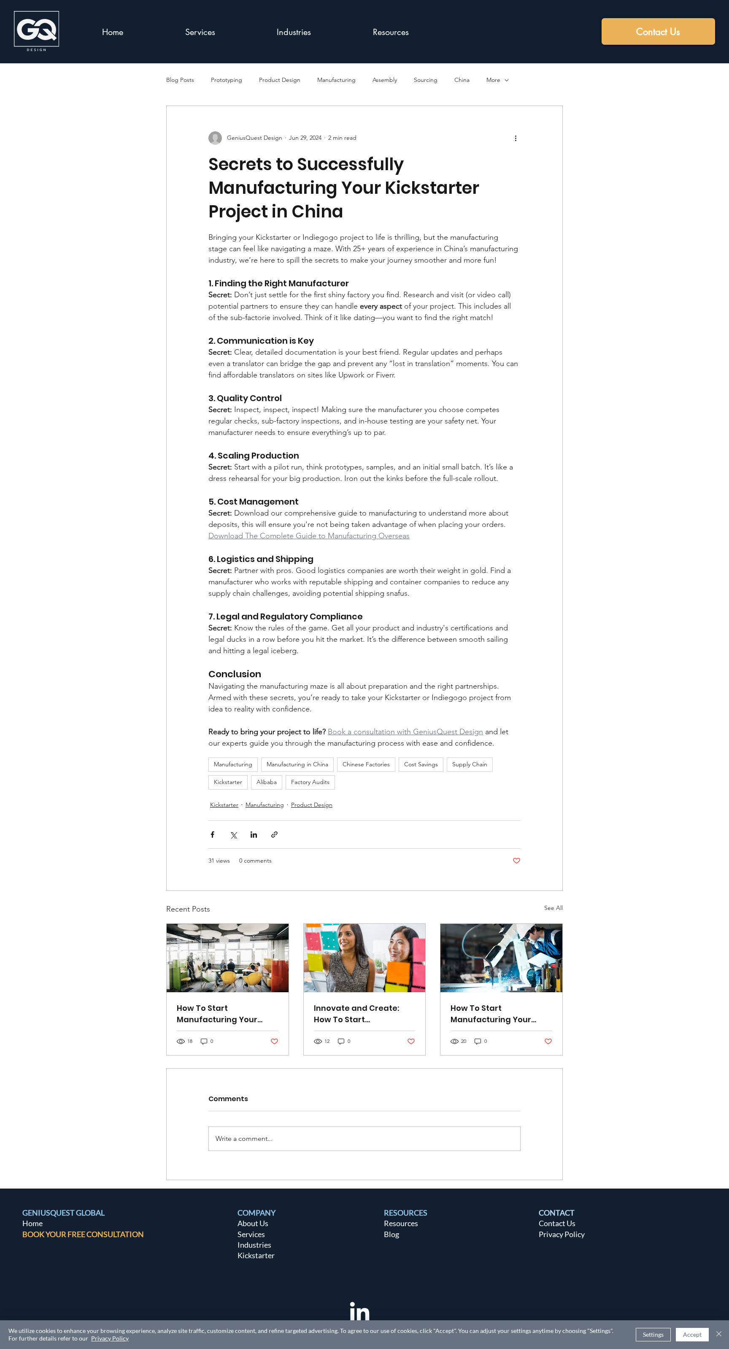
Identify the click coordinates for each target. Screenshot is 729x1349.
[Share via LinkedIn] (254, 835)
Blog (391, 1234)
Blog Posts (180, 80)
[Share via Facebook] (212, 835)
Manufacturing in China (297, 764)
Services (251, 1234)
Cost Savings (421, 764)
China (462, 80)
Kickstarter (228, 782)
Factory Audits (310, 782)
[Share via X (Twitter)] (233, 835)
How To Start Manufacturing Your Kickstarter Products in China (496, 1014)
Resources (401, 1223)
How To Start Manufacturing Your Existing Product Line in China (222, 1014)
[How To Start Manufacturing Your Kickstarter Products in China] (501, 958)
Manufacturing (336, 80)
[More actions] (515, 138)
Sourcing (425, 80)
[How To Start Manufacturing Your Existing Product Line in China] (228, 958)
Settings (653, 1334)
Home (32, 1223)
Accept (692, 1334)
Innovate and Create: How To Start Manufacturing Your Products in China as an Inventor (361, 1014)
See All (553, 908)
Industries (254, 1244)
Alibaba (266, 782)
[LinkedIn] (360, 1313)
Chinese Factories (366, 764)
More (493, 80)
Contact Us (557, 1223)
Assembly (385, 80)
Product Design (279, 80)
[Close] (719, 1334)
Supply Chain (469, 764)
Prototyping (226, 80)
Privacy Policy (562, 1234)
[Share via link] (274, 835)
